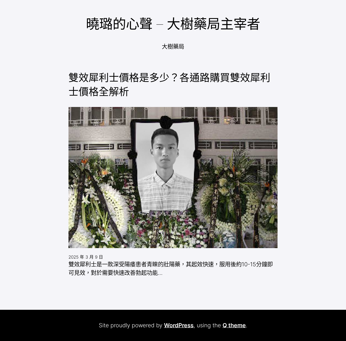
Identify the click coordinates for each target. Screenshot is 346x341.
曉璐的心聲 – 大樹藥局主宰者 (173, 24)
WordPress (179, 325)
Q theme (234, 325)
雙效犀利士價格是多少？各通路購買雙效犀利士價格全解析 (169, 84)
